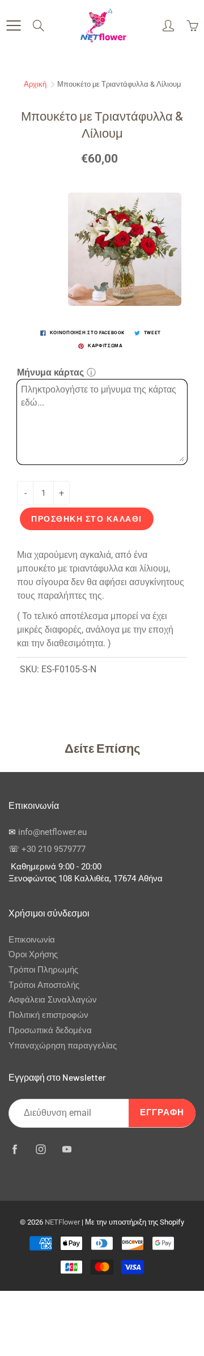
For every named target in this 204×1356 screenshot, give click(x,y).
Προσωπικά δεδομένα (50, 1030)
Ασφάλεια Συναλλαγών (52, 1000)
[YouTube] (66, 1149)
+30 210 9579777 (54, 849)
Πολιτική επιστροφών (48, 1015)
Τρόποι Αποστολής (43, 985)
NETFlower (62, 1222)
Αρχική (35, 84)
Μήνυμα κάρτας (50, 372)
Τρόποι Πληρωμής (43, 970)
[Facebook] (14, 1149)
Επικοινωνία (31, 940)
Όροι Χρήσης (33, 955)
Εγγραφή (162, 1113)
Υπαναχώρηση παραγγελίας (62, 1046)
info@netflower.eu (52, 832)
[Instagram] (40, 1149)
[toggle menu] (13, 25)
